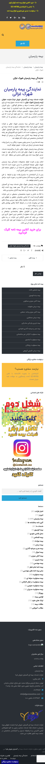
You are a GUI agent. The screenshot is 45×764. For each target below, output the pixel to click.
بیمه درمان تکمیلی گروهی (31, 351)
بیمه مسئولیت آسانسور (32, 339)
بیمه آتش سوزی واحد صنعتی (30, 312)
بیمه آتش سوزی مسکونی (31, 301)
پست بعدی (13, 258)
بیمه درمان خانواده (34, 306)
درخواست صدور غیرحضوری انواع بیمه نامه (21, 11)
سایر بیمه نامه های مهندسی (33, 571)
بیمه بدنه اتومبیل (34, 295)
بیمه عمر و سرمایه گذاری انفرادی (29, 328)
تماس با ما (3, 758)
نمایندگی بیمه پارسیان (20, 755)
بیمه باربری (39, 559)
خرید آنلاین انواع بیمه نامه (21, 2)
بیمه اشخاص (38, 537)
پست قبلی (32, 258)
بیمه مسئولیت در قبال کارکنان (32, 582)
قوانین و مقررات (5, 755)
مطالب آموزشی (37, 608)
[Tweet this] (28, 250)
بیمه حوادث (39, 541)
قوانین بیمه (39, 597)
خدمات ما (39, 526)
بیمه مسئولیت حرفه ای (35, 578)
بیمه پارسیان (38, 518)
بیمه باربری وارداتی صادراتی (31, 323)
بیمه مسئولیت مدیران (35, 589)
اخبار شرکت (39, 511)
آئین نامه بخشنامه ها (35, 522)
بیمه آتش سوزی (37, 556)
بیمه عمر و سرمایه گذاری (34, 548)
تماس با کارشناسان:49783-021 (21, 7)
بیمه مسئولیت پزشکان (33, 345)
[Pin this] (21, 250)
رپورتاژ (41, 593)
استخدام (33, 755)
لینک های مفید (37, 600)
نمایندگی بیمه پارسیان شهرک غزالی (19, 246)
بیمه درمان (39, 545)
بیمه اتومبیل (38, 530)
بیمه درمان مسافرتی (33, 317)
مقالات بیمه (39, 604)
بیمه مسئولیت (38, 574)
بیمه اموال (39, 552)
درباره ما (13, 758)
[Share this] (31, 250)
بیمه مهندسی (38, 563)
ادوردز (41, 515)
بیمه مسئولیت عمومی (35, 585)
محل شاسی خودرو (36, 533)
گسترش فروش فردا (12, 749)
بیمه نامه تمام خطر (36, 567)
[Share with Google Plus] (24, 250)
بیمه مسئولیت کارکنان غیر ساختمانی (28, 334)
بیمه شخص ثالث (34, 290)
